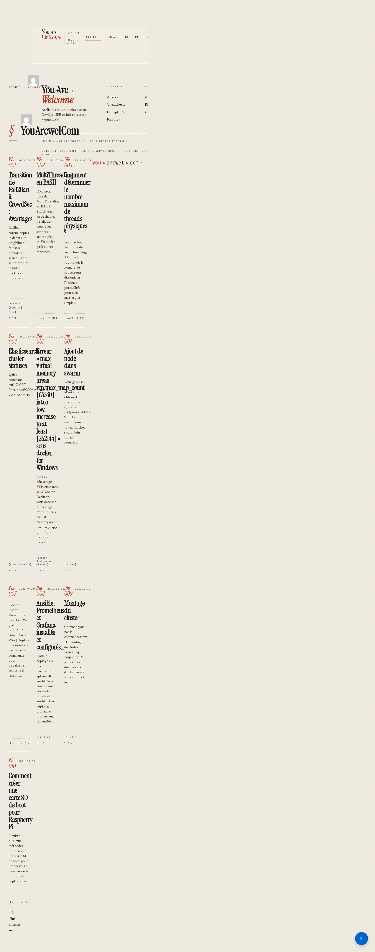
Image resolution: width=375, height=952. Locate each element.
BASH (41, 318)
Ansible (43, 737)
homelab (15, 307)
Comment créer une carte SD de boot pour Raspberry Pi (21, 801)
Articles (93, 37)
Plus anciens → (14, 924)
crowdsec (16, 303)
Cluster (71, 737)
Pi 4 (13, 901)
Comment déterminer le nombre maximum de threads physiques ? (77, 204)
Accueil (15, 87)
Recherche (143, 37)
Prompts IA (115, 112)
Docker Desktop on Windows (44, 561)
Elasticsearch (20, 564)
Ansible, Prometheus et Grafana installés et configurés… (50, 625)
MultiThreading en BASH (54, 178)
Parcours (113, 119)
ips (12, 312)
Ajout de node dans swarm (73, 362)
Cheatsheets (118, 37)
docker (70, 564)
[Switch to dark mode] (361, 938)
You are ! (51, 34)
